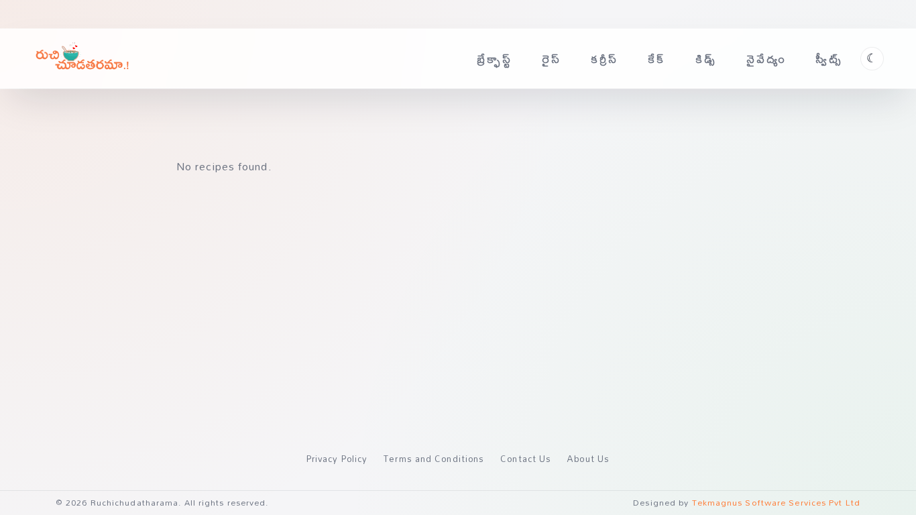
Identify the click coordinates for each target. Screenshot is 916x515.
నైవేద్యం (766, 59)
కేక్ (657, 59)
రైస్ (551, 59)
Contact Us (525, 458)
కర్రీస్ (605, 59)
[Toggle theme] (872, 58)
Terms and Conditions (434, 458)
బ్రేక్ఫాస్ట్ (494, 59)
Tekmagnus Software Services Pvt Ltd (776, 502)
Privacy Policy (336, 458)
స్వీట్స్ (829, 59)
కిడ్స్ (706, 59)
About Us (588, 458)
